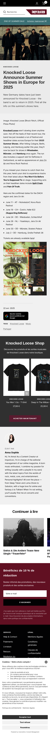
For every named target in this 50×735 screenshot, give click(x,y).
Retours (6, 651)
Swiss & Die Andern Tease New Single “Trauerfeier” (21, 552)
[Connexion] (37, 3)
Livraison (7, 646)
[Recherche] (22, 12)
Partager (7, 329)
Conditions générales (32, 643)
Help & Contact (10, 637)
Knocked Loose (11, 67)
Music (28, 323)
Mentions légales (35, 637)
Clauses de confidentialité (34, 651)
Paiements (8, 641)
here (32, 238)
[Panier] (43, 3)
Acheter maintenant (35, 21)
